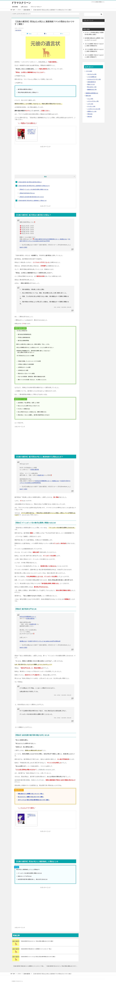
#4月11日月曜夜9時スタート (51, 239)
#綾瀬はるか (63, 239)
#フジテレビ (29, 241)
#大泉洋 (62, 481)
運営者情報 (15, 6)
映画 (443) (88, 95)
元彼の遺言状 (18, 30)
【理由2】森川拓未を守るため (27, 193)
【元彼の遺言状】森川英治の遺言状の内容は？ (30, 182)
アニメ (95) (90, 98)
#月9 (24, 241)
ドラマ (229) (89, 71)
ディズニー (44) (91, 106)
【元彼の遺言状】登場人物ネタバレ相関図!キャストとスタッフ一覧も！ (36, 948)
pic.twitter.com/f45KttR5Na (33, 482)
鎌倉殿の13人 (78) (92, 89)
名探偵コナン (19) (91, 111)
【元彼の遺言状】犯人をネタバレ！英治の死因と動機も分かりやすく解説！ (37, 941)
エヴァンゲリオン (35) (93, 101)
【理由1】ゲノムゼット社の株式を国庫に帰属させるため (33, 189)
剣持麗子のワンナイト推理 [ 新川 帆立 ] (31, 816)
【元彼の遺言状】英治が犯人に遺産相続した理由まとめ (32, 200)
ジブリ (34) (90, 103)
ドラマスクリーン (21, 2)
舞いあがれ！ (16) (91, 86)
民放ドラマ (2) (91, 84)
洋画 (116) (89, 114)
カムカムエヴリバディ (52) (94, 79)
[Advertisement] (45, 159)
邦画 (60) (89, 116)
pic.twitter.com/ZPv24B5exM (52, 641)
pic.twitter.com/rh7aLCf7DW (41, 241)
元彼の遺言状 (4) (91, 81)
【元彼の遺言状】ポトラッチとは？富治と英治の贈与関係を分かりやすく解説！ (38, 956)
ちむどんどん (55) (91, 74)
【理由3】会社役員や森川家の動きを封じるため (31, 196)
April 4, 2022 (23, 247)
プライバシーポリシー (36, 6)
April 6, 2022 (23, 647)
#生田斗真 (41, 475)
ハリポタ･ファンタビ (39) (93, 108)
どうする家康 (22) (91, 76)
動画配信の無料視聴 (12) (92, 93)
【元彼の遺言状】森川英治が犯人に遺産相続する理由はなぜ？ (34, 185)
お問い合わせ (24, 6)
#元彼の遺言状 (38, 239)
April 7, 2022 (23, 489)
